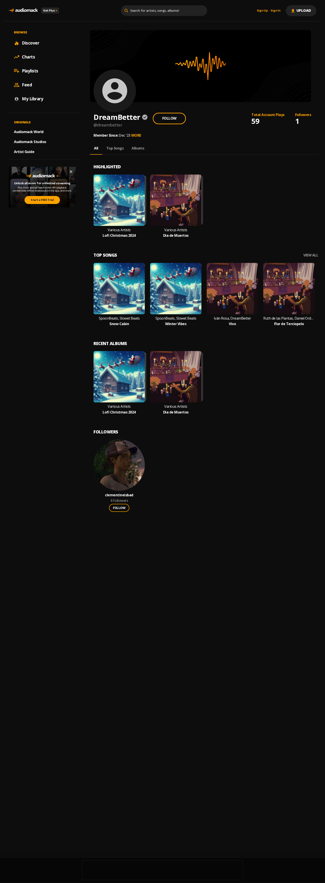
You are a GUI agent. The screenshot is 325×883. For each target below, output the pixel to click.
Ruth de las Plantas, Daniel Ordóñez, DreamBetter (289, 318)
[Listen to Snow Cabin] (119, 288)
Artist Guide (24, 151)
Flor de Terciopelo (289, 324)
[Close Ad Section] (71, 171)
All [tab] (96, 148)
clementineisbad (119, 495)
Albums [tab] (138, 148)
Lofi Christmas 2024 (119, 235)
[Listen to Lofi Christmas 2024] (119, 200)
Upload (303, 10)
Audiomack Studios (30, 141)
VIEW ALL (310, 255)
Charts (28, 57)
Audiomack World (29, 131)
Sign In (275, 10)
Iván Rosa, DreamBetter (232, 318)
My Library (32, 99)
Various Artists (119, 230)
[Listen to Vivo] (232, 288)
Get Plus (50, 10)
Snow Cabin (119, 324)
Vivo (232, 324)
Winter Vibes (175, 324)
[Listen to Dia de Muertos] (175, 200)
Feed (27, 85)
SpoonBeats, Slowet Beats (119, 318)
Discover (30, 43)
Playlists (30, 71)
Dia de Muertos (176, 235)
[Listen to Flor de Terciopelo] (289, 288)
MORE (136, 135)
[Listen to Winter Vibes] (175, 288)
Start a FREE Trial (42, 200)
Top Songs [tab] (115, 148)
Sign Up (262, 10)
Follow (169, 118)
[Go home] (23, 10)
